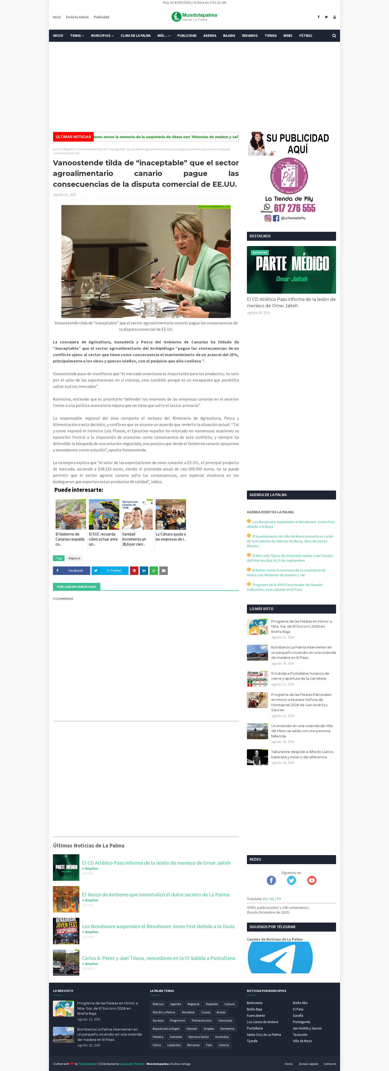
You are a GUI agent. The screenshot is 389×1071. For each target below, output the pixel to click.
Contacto (330, 1064)
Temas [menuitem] (75, 35)
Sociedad (188, 1012)
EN (265, 898)
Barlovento (255, 1003)
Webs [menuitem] (287, 35)
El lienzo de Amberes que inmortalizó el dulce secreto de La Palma (155, 894)
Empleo (209, 1029)
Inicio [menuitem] (58, 35)
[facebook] (318, 17)
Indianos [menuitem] (250, 35)
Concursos (225, 1020)
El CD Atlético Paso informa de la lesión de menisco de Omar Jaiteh (156, 862)
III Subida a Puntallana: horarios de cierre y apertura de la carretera (300, 676)
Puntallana (255, 1028)
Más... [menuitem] (162, 35)
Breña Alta (300, 1003)
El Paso (298, 1009)
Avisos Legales (308, 1064)
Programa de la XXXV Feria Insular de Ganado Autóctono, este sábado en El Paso (285, 587)
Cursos (205, 1012)
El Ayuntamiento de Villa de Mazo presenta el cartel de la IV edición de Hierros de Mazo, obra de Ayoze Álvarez (290, 541)
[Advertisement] (194, 87)
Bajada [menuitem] (229, 35)
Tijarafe (252, 1041)
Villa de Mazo (302, 1041)
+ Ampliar (90, 868)
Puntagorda (301, 1022)
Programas (177, 1020)
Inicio (57, 17)
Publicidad (101, 17)
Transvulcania (201, 1020)
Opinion (191, 1029)
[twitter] (326, 17)
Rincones (193, 1045)
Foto (209, 1045)
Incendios (222, 1037)
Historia (158, 1037)
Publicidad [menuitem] (187, 35)
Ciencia (224, 1045)
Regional (69, 149)
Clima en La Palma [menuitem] (136, 35)
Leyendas (174, 1045)
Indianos (176, 1037)
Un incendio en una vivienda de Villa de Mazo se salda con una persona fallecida (302, 731)
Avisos (221, 1012)
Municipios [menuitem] (101, 35)
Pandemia (227, 1029)
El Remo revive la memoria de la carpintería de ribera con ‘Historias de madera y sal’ (144, 137)
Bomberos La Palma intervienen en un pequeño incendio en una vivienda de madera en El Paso (303, 652)
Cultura (229, 1004)
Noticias (158, 1004)
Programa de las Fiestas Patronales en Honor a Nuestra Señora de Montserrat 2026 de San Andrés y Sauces (301, 702)
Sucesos (158, 1020)
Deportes (212, 1004)
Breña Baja (254, 1009)
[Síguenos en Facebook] (271, 883)
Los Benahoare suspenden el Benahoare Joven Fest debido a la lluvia (158, 926)
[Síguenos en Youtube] (311, 883)
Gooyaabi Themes (132, 1064)
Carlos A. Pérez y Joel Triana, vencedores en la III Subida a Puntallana (158, 958)
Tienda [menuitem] (271, 35)
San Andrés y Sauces (307, 1028)
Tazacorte (300, 1034)
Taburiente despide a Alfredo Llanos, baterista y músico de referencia (302, 754)
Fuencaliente (256, 1015)
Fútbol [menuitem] (306, 35)
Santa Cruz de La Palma (264, 1034)
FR (279, 898)
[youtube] (334, 17)
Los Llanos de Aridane (262, 1022)
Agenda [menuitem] (209, 35)
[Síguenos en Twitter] (291, 883)
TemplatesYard (89, 1064)
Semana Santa (198, 1037)
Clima (157, 1045)
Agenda (175, 1004)
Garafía (298, 1015)
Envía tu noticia (77, 17)
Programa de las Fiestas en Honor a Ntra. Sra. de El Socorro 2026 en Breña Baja (301, 626)
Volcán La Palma (164, 1012)
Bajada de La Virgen (166, 1029)
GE (272, 898)
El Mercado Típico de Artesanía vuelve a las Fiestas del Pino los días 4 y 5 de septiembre (290, 558)
